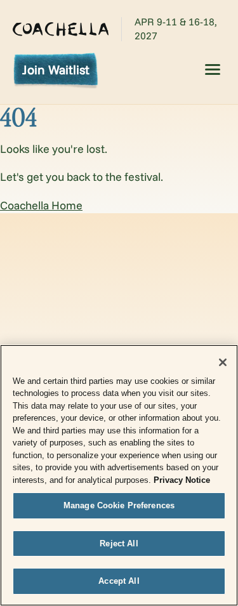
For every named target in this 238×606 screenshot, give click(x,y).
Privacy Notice (182, 480)
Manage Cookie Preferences (119, 505)
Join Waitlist (55, 69)
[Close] (223, 362)
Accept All (118, 581)
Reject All (119, 543)
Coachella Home (41, 205)
